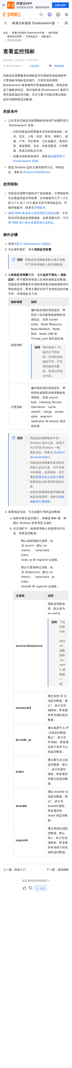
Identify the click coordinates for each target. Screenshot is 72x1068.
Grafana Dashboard (36, 172)
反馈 (42, 888)
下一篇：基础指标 (57, 869)
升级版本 (40, 207)
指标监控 (46, 36)
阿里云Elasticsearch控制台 (32, 244)
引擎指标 (44, 501)
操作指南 (53, 32)
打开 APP (60, 5)
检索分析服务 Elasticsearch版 (28, 32)
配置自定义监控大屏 (49, 477)
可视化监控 (32, 36)
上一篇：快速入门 (14, 869)
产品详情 (34, 65)
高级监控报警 (14, 36)
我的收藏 (59, 65)
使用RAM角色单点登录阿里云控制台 (32, 213)
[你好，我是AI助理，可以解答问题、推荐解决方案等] (49, 14)
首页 (5, 32)
